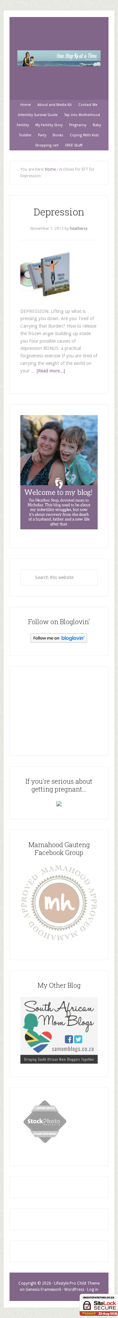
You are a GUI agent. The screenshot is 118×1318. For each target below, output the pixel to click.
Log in (92, 1289)
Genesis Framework (43, 1289)
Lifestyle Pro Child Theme (77, 1283)
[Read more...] (51, 370)
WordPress (74, 1289)
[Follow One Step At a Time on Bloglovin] (58, 641)
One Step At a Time (59, 58)
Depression (58, 211)
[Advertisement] (59, 710)
